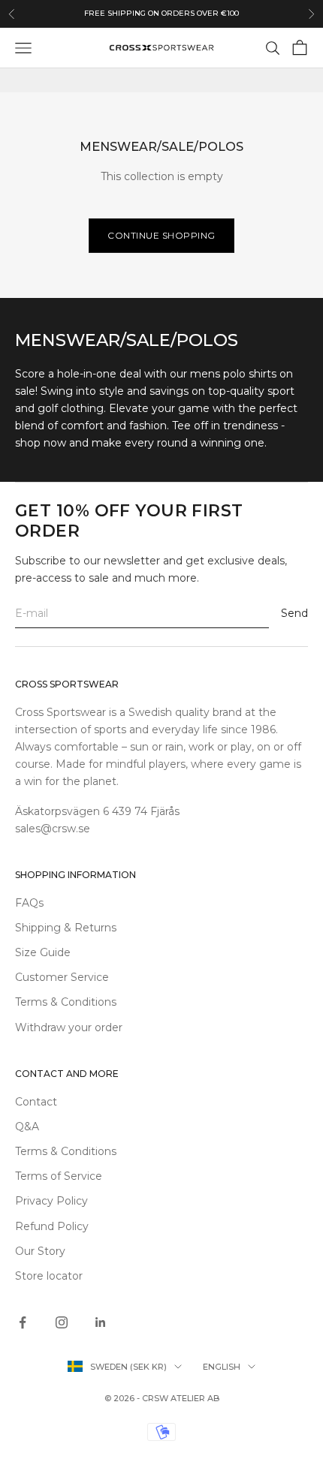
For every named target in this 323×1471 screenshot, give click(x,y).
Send (294, 613)
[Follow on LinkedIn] (100, 1322)
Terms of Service (58, 1176)
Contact (36, 1102)
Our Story (40, 1251)
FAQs (29, 903)
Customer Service (62, 977)
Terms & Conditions (65, 1002)
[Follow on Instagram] (61, 1322)
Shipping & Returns (65, 927)
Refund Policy (52, 1226)
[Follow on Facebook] (22, 1322)
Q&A (27, 1126)
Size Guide (43, 952)
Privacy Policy (51, 1201)
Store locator (49, 1276)
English (221, 1366)
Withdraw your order (68, 1027)
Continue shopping (161, 235)
